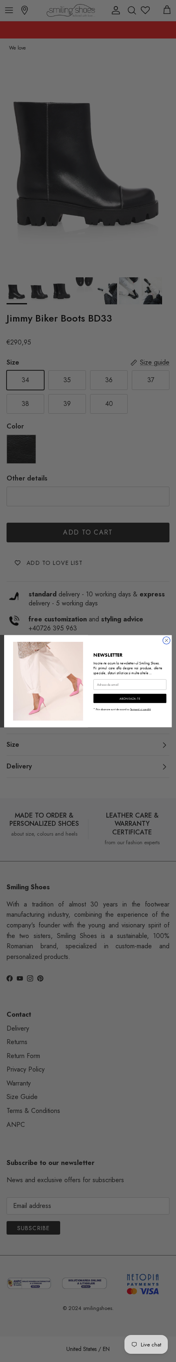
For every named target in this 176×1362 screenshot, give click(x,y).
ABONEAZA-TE (130, 698)
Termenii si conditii (140, 709)
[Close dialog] (166, 640)
